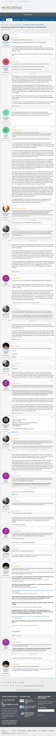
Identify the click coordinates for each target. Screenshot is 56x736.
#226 (53, 226)
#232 (53, 417)
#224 (53, 127)
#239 (53, 639)
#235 (53, 498)
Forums (9, 19)
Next (27, 31)
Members (25, 19)
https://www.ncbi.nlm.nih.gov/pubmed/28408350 (25, 587)
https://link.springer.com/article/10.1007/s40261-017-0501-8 (28, 599)
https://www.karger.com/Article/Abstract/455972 (24, 593)
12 (14, 31)
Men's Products (21, 730)
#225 (53, 205)
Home (3, 19)
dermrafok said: (16, 363)
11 (12, 31)
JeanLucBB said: (16, 278)
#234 (53, 473)
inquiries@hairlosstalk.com (10, 705)
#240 (53, 661)
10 (10, 31)
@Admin (14, 350)
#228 (53, 306)
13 (17, 31)
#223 (53, 109)
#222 (53, 58)
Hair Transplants (42, 730)
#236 (53, 528)
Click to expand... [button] (33, 73)
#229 (53, 343)
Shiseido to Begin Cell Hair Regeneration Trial (30, 707)
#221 (53, 34)
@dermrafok (18, 280)
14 (19, 31)
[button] (21, 19)
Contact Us (51, 730)
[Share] (51, 35)
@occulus (34, 298)
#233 (53, 435)
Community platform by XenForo (28, 690)
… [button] (8, 31)
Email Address (42, 707)
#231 (53, 380)
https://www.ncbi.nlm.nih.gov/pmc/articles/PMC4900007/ (27, 607)
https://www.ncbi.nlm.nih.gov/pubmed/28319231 (25, 625)
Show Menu (28, 14)
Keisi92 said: (15, 228)
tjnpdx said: (15, 309)
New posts (3, 22)
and (18, 413)
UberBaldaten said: (17, 130)
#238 (53, 563)
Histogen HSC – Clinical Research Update (29, 701)
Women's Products (32, 730)
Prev (3, 31)
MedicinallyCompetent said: (19, 208)
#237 (53, 545)
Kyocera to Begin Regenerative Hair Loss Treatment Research (30, 714)
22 (23, 31)
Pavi (3, 29)
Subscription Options (26, 1)
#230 (53, 360)
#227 (53, 275)
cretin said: (15, 37)
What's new (16, 19)
